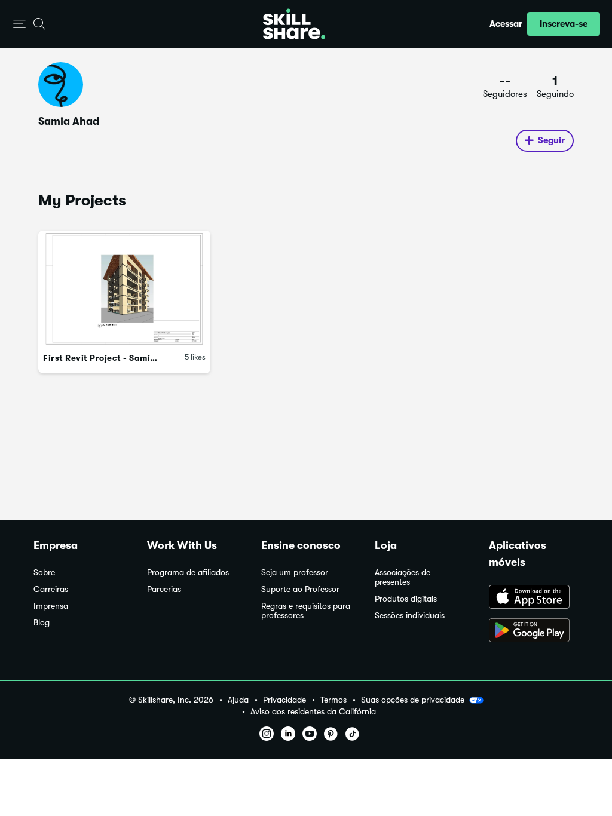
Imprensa (50, 606)
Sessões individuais (410, 615)
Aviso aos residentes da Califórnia (313, 711)
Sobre (44, 572)
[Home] (294, 23)
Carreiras (50, 589)
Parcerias (164, 589)
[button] (19, 24)
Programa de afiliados (188, 572)
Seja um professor (294, 572)
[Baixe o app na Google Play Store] (534, 631)
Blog (41, 622)
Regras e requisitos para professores (305, 611)
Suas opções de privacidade (412, 699)
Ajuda (238, 699)
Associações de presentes (402, 577)
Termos (333, 699)
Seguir (551, 140)
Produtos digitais (406, 598)
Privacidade (284, 699)
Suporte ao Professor (300, 589)
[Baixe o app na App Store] (534, 598)
